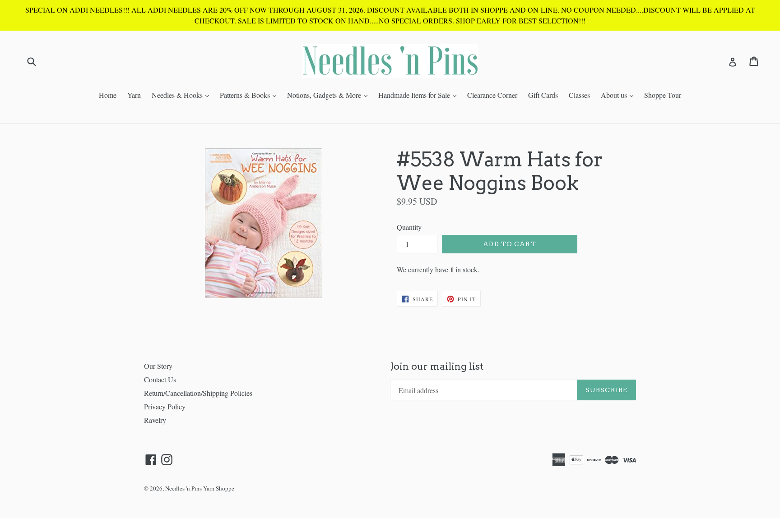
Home (107, 95)
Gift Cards (543, 95)
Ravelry (155, 420)
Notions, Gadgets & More (329, 95)
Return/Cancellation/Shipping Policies (198, 393)
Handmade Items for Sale (419, 95)
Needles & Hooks (183, 95)
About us (619, 95)
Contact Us (160, 379)
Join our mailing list (436, 366)
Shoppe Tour (662, 95)
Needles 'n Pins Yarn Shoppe (199, 488)
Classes (579, 95)
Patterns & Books (250, 95)
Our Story (158, 366)
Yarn (134, 95)
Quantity (409, 227)
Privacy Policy (165, 406)
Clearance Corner (492, 95)
